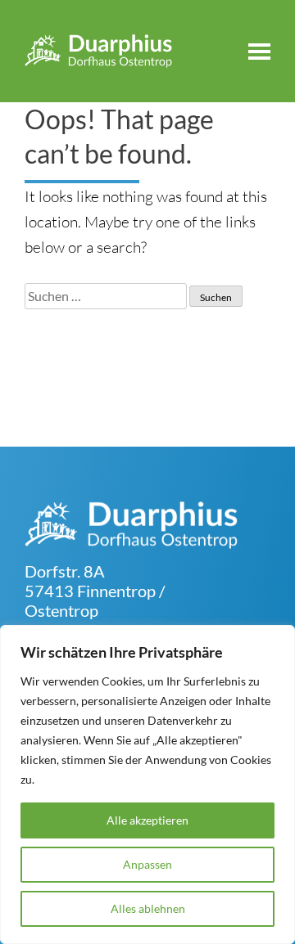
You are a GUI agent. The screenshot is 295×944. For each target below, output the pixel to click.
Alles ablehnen (148, 908)
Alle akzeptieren (147, 820)
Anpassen (147, 864)
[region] (147, 784)
